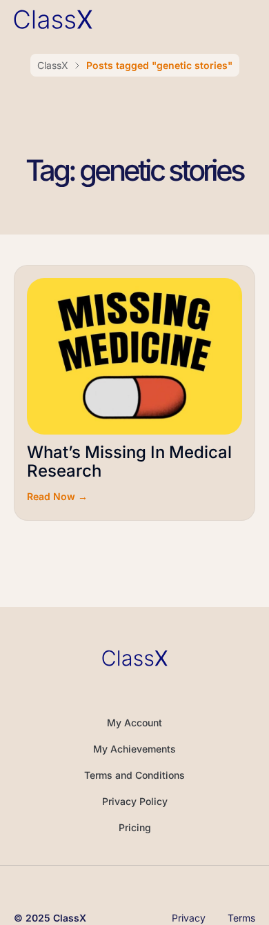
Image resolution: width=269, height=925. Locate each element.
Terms (241, 918)
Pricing (135, 827)
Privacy (189, 918)
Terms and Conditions (134, 775)
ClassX (52, 65)
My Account (134, 722)
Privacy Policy (135, 801)
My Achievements (134, 749)
